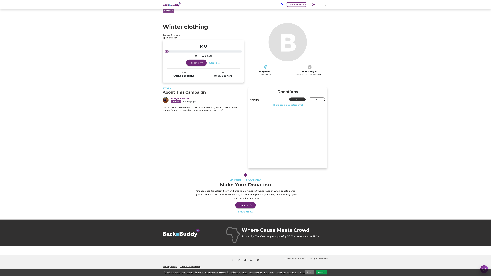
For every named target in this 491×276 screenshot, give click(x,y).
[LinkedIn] (251, 260)
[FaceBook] (232, 260)
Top (316, 99)
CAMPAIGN (168, 11)
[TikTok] (245, 260)
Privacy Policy (170, 266)
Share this (245, 211)
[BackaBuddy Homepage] (172, 3)
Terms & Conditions (190, 266)
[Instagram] (238, 260)
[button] (282, 4)
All (297, 99)
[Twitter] (258, 260)
